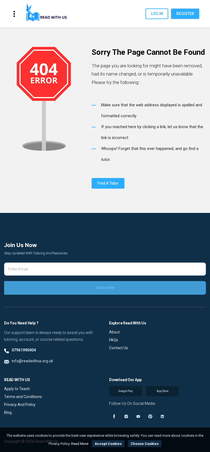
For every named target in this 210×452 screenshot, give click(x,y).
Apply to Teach (17, 389)
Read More (79, 444)
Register (185, 13)
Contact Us (118, 348)
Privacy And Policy (20, 404)
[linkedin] (162, 416)
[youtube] (138, 416)
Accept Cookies (108, 444)
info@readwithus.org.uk (32, 361)
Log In (157, 13)
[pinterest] (150, 416)
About (114, 332)
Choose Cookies (145, 444)
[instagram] (126, 416)
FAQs (113, 340)
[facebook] (114, 416)
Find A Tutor (108, 183)
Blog (8, 412)
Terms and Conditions (23, 396)
